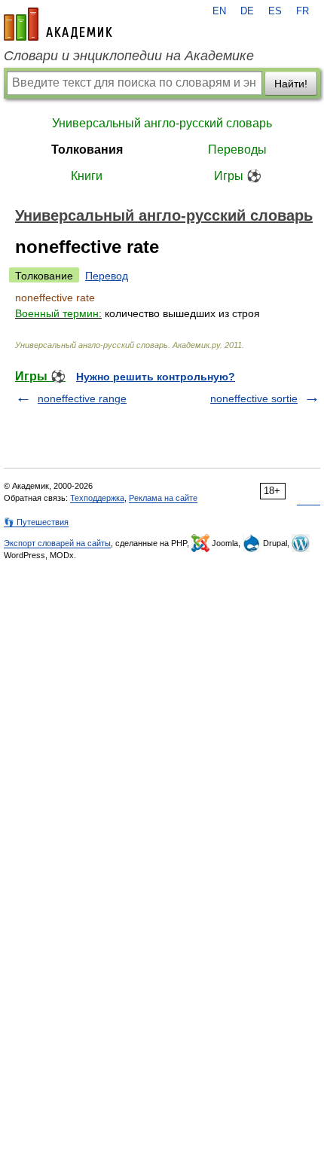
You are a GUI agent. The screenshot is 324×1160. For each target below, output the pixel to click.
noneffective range (82, 398)
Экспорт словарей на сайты (57, 543)
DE (247, 11)
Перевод (106, 276)
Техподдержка (97, 497)
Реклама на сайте (163, 497)
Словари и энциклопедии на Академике (129, 55)
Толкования (87, 149)
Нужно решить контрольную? (155, 377)
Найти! (290, 84)
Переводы (237, 149)
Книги (86, 175)
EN (219, 11)
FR (302, 11)
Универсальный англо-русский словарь (162, 123)
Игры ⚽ (237, 175)
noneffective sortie (254, 398)
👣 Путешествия (36, 522)
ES (275, 11)
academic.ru (58, 24)
